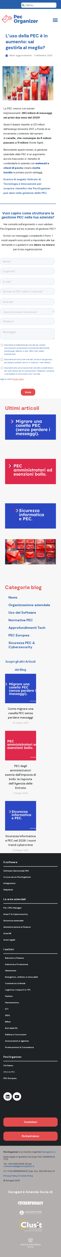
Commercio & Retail (15, 983)
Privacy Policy (10, 1176)
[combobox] (38, 5)
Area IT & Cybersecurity (15, 914)
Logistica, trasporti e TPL (18, 989)
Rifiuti (8, 1021)
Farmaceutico (12, 1002)
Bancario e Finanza (14, 958)
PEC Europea (18, 635)
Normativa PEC (20, 620)
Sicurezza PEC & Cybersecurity (21, 645)
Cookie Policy (26, 1176)
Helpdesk (8, 889)
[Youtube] (17, 1096)
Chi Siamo (8, 1065)
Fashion (9, 996)
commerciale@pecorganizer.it (18, 1166)
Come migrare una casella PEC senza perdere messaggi (20, 713)
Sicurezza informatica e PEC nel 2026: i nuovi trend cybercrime (20, 840)
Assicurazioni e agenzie (17, 1041)
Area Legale (9, 939)
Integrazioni (9, 883)
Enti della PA (11, 1028)
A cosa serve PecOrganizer (17, 877)
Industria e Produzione (16, 964)
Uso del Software (22, 612)
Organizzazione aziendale (29, 605)
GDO (7, 1015)
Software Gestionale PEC (16, 870)
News (12, 597)
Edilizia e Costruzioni (15, 1034)
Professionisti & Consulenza (19, 1047)
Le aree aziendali (14, 899)
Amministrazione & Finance (17, 927)
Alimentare (10, 970)
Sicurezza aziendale (13, 920)
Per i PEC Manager (12, 907)
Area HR (7, 933)
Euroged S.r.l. (49, 1152)
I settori (8, 949)
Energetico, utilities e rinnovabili (21, 977)
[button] (55, 20)
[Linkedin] (7, 1096)
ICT (6, 1009)
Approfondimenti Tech (26, 627)
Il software (10, 862)
